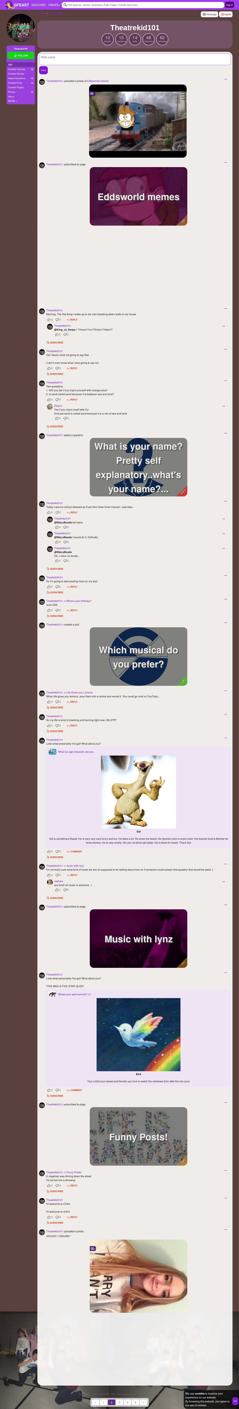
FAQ (107, 1394)
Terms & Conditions (126, 1394)
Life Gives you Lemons (79, 692)
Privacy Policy (144, 1394)
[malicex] (50, 882)
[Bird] (138, 1034)
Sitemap (156, 1394)
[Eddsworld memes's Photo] (138, 121)
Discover (39, 5)
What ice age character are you (76, 752)
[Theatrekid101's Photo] (138, 1276)
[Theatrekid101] (21, 28)
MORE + (12, 101)
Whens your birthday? (79, 601)
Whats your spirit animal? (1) (74, 994)
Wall (10, 64)
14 (135, 38)
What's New (97, 1394)
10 (107, 38)
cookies (200, 1393)
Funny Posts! (73, 1172)
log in (229, 5)
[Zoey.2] (50, 407)
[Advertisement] (135, 263)
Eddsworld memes (98, 81)
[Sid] (138, 792)
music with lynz (75, 866)
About (11, 96)
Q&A (113, 1394)
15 (121, 38)
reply (73, 319)
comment (76, 851)
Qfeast (85, 1394)
